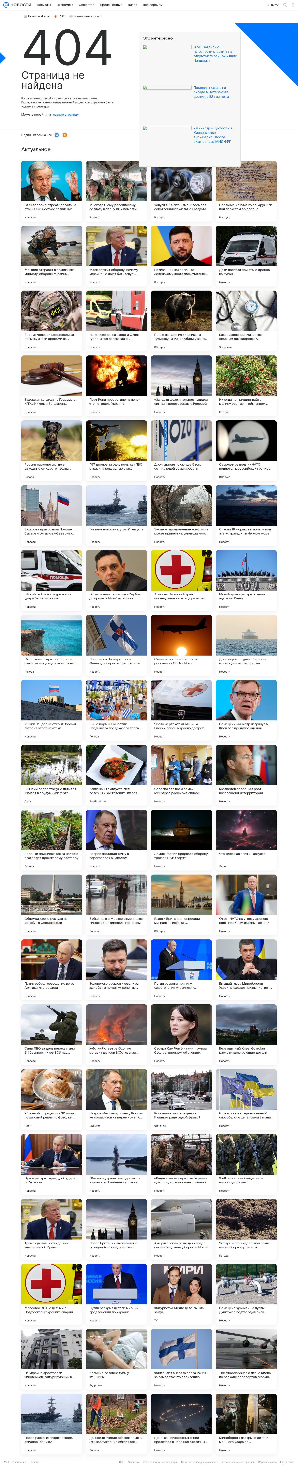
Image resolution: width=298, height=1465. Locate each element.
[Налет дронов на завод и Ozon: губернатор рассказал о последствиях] (116, 321)
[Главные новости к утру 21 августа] (116, 515)
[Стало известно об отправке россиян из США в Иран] (181, 645)
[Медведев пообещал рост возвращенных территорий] (246, 775)
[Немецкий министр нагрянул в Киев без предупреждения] (246, 710)
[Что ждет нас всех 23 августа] (246, 840)
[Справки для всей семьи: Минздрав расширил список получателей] (181, 775)
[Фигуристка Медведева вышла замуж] (181, 1294)
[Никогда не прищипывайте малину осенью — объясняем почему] (246, 385)
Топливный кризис (87, 16)
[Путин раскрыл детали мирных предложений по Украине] (116, 1294)
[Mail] (6, 5)
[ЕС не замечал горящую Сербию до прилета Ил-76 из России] (116, 580)
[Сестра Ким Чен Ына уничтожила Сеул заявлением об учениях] (181, 1034)
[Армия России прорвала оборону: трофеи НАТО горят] (181, 840)
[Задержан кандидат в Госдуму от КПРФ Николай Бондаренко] (51, 385)
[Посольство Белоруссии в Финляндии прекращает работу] (116, 645)
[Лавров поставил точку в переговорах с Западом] (116, 840)
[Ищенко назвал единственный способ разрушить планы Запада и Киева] (246, 1099)
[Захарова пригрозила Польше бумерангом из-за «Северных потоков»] (51, 515)
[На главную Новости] (20, 5)
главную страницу (65, 114)
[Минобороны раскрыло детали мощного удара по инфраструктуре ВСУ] (246, 1424)
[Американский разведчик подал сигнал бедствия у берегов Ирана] (181, 1229)
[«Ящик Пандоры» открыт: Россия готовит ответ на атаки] (51, 710)
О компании (19, 1462)
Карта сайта (287, 1462)
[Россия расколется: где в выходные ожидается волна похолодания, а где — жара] (51, 450)
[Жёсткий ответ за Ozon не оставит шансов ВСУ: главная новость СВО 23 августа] (116, 1034)
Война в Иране (39, 16)
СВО (62, 16)
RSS (121, 1462)
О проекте (134, 1462)
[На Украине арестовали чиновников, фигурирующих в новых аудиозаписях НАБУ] (51, 1359)
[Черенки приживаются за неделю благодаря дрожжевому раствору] (51, 840)
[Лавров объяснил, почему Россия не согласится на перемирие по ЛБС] (116, 1099)
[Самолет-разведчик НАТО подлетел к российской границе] (246, 450)
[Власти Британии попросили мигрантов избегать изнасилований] (181, 905)
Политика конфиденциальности (199, 1462)
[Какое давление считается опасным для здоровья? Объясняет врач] (246, 321)
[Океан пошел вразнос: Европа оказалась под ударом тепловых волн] (51, 645)
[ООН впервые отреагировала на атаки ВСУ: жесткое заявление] (51, 191)
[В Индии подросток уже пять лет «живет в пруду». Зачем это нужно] (51, 775)
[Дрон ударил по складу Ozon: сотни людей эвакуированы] (181, 450)
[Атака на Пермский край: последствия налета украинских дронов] (181, 580)
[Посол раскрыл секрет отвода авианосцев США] (51, 1424)
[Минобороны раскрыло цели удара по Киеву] (246, 580)
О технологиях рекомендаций (160, 1462)
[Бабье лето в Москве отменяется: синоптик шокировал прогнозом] (116, 905)
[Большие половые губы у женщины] (116, 1359)
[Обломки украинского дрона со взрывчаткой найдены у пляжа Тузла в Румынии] (116, 1164)
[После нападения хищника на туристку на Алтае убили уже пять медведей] (181, 321)
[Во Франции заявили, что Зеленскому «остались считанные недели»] (181, 256)
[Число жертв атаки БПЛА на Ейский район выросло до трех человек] (181, 710)
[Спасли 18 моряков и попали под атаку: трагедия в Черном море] (246, 515)
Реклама (34, 1462)
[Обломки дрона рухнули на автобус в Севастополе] (51, 905)
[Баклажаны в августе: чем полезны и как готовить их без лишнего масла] (116, 775)
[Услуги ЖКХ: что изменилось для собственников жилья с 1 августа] (181, 191)
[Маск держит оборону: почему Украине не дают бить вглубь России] (116, 256)
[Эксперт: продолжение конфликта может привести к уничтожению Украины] (181, 515)
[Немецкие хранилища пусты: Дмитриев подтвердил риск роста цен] (246, 1294)
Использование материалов (238, 1462)
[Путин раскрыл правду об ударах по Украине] (51, 1164)
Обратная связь (267, 1462)
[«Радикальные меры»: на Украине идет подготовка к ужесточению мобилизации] (181, 1164)
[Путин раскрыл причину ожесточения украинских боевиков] (181, 969)
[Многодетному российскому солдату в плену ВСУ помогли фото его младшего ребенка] (116, 191)
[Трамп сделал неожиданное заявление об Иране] (51, 1229)
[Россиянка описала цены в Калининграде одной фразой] (181, 1099)
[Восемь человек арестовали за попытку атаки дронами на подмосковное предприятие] (51, 321)
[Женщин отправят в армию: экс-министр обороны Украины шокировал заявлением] (51, 256)
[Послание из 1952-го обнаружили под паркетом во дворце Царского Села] (246, 191)
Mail (6, 1462)
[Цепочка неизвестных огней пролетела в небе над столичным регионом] (181, 1424)
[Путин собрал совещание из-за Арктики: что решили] (51, 969)
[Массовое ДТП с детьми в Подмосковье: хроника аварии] (51, 1294)
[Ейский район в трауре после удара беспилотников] (51, 580)
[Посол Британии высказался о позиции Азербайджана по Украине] (116, 1229)
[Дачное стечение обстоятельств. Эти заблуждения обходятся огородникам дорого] (116, 1424)
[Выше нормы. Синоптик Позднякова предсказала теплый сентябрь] (116, 710)
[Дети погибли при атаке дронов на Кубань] (246, 256)
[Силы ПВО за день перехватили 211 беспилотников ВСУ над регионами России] (51, 1034)
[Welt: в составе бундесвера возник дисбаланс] (246, 1164)
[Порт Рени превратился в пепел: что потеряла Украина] (116, 385)
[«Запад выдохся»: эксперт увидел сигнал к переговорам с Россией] (181, 385)
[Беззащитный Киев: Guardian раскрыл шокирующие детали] (246, 1034)
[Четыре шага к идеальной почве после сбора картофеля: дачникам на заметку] (246, 1229)
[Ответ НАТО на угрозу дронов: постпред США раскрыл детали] (246, 905)
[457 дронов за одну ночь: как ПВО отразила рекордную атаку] (116, 450)
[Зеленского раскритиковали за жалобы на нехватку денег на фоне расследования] (116, 969)
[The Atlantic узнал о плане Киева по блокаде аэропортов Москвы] (246, 1359)
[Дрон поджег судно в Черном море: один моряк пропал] (246, 645)
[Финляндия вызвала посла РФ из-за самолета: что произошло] (181, 1359)
